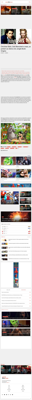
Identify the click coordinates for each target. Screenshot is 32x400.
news (4, 44)
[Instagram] (2, 394)
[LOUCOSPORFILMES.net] (9, 2)
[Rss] (10, 394)
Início (1, 44)
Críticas (23, 388)
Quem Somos (9, 389)
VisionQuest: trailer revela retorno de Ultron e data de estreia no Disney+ (26, 12)
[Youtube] (4, 394)
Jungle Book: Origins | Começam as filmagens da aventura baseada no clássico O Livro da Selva (16, 72)
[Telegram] (6, 394)
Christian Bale (14, 44)
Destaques (4, 5)
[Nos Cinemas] (16, 287)
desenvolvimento (9, 44)
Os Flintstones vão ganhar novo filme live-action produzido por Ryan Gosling (18, 243)
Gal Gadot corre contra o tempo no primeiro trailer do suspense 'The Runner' (25, 208)
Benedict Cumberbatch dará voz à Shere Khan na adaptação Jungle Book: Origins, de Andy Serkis (16, 73)
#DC (2, 9)
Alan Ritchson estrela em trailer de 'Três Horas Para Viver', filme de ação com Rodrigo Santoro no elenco (25, 194)
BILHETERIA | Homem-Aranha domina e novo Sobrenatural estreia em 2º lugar (19, 258)
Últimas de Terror (5, 309)
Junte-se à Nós (23, 389)
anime (3, 198)
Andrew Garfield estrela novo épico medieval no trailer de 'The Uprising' (25, 202)
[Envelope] (12, 394)
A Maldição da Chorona (5, 316)
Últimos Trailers (5, 190)
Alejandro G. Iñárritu (14, 8)
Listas (3, 364)
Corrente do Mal (4, 332)
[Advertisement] (16, 22)
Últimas (23, 385)
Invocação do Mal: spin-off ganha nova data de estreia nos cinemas (14, 318)
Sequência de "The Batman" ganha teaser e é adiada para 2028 (6, 12)
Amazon (22, 206)
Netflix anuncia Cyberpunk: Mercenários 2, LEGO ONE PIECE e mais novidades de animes (10, 201)
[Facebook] (8, 394)
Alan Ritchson (22, 192)
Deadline (15, 77)
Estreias (9, 388)
